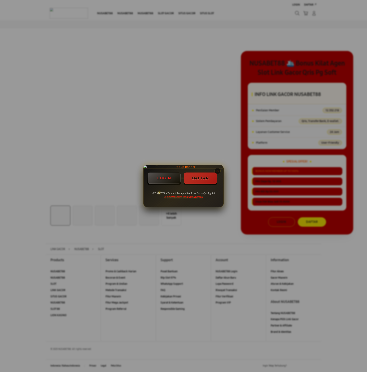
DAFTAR (200, 178)
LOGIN (164, 178)
